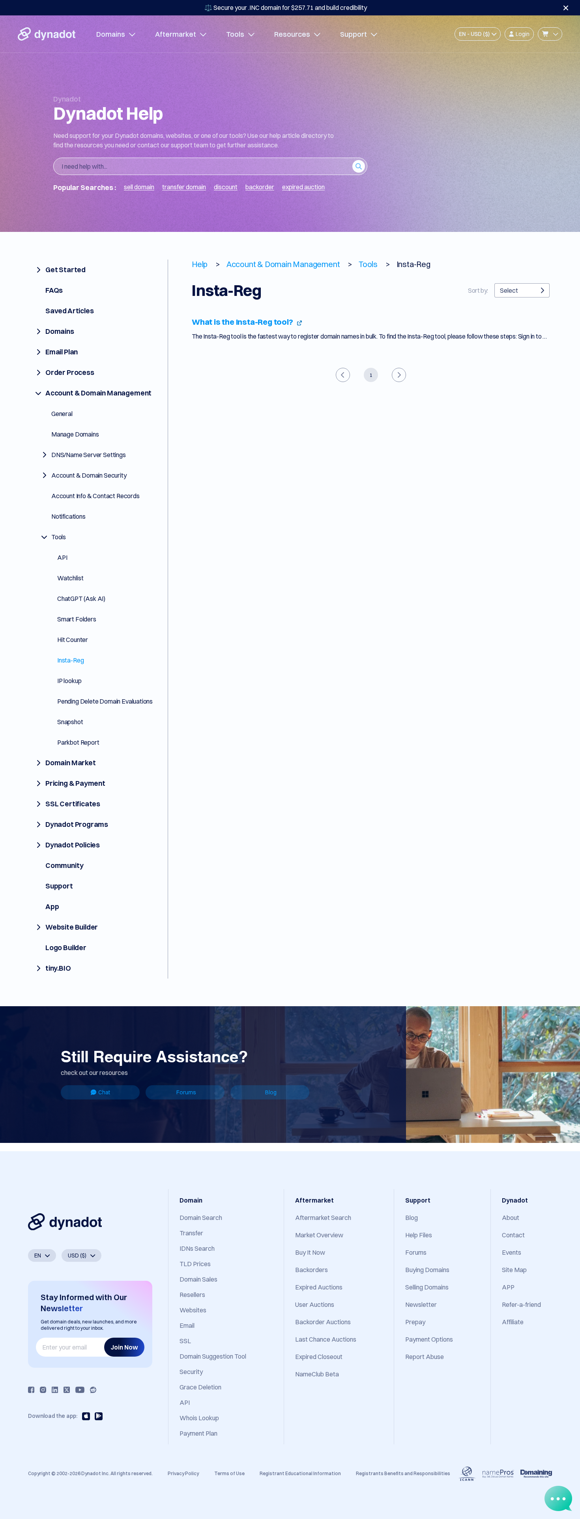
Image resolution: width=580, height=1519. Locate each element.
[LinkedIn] (55, 1390)
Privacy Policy (183, 1473)
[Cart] (550, 34)
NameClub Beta (317, 1374)
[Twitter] (67, 1390)
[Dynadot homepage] (46, 34)
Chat (104, 1092)
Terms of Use (229, 1473)
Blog (271, 1092)
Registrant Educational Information (300, 1473)
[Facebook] (31, 1390)
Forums (186, 1092)
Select (509, 290)
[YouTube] (79, 1390)
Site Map (514, 1270)
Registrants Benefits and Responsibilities (403, 1473)
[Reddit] (93, 1390)
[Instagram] (43, 1390)
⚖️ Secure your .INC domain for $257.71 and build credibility (285, 7)
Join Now (124, 1347)
